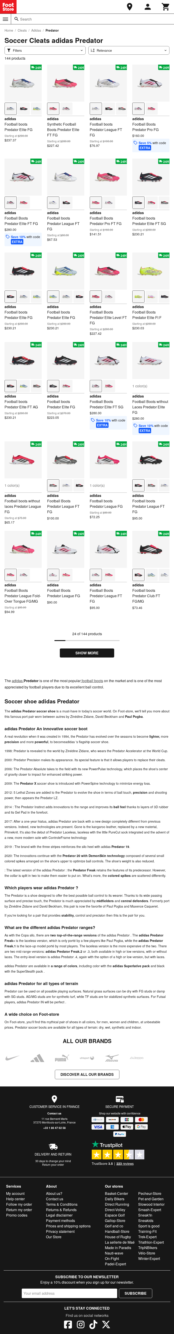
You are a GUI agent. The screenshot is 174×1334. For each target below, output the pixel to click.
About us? (54, 1193)
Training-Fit (147, 1231)
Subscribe (136, 1293)
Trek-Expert (147, 1236)
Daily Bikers (114, 1198)
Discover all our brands (87, 1074)
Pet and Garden (151, 1198)
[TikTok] (93, 1325)
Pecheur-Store (149, 1193)
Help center (15, 1198)
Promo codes (16, 1215)
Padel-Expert (115, 1263)
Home (9, 30)
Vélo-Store (146, 1253)
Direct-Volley (115, 1209)
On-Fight (112, 1258)
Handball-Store (117, 1231)
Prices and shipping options (68, 1226)
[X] (106, 1325)
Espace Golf (115, 1215)
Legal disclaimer (59, 1215)
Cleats (22, 30)
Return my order (19, 1209)
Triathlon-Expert (151, 1242)
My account (15, 1193)
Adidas (36, 30)
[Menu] (5, 19)
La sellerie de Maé (120, 1242)
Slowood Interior (151, 1204)
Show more (87, 652)
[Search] (16, 19)
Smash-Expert (149, 1209)
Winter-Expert (149, 1258)
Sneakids (145, 1220)
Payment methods (60, 1220)
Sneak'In (145, 1215)
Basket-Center (116, 1193)
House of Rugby (118, 1236)
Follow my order (19, 1204)
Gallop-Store (115, 1220)
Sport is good (149, 1226)
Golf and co (114, 1226)
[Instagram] (80, 1325)
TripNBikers (147, 1247)
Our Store (53, 1236)
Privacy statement (60, 1231)
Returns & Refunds (61, 1209)
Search (26, 19)
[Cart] (165, 6)
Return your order (53, 1164)
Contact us (54, 1113)
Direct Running (117, 1204)
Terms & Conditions (61, 1204)
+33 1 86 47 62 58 (54, 1128)
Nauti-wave (114, 1253)
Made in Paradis (118, 1247)
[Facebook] (67, 1325)
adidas (10, 118)
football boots (92, 680)
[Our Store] (129, 6)
